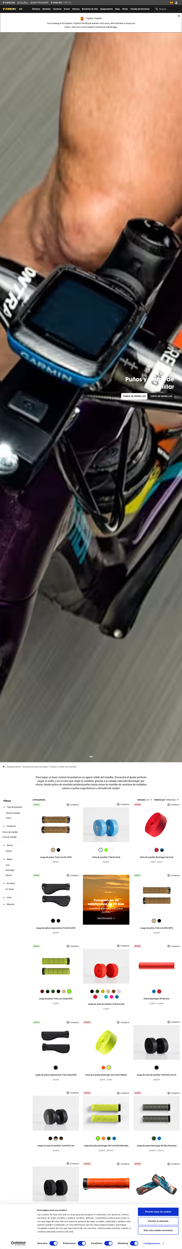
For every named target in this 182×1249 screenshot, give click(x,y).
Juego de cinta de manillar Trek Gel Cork (106, 1004)
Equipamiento (14, 766)
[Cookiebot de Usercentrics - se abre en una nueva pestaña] (18, 1243)
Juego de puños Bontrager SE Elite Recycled (156, 1146)
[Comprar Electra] (23, 2)
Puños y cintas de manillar (63, 766)
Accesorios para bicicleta (35, 766)
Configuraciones (151, 1243)
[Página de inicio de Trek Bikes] (8, 2)
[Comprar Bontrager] (39, 2)
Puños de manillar (134, 396)
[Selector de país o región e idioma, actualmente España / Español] (171, 2)
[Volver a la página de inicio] (3, 766)
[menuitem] (36, 9)
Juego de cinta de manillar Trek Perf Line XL (156, 1075)
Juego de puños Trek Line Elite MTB (156, 928)
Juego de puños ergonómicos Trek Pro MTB (55, 928)
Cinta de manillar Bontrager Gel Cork (156, 857)
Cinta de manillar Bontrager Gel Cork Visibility (106, 1075)
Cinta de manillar (161, 396)
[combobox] (167, 9)
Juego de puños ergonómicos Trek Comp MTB (55, 1075)
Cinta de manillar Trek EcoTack (106, 857)
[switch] (82, 1243)
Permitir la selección (158, 1221)
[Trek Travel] (61, 2)
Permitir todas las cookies (158, 1211)
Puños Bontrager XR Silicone (156, 999)
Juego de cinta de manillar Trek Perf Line (55, 1146)
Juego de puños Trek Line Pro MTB (56, 857)
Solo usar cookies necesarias (158, 1230)
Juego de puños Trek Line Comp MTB (56, 999)
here (115, 27)
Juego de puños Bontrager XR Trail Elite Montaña (106, 1146)
